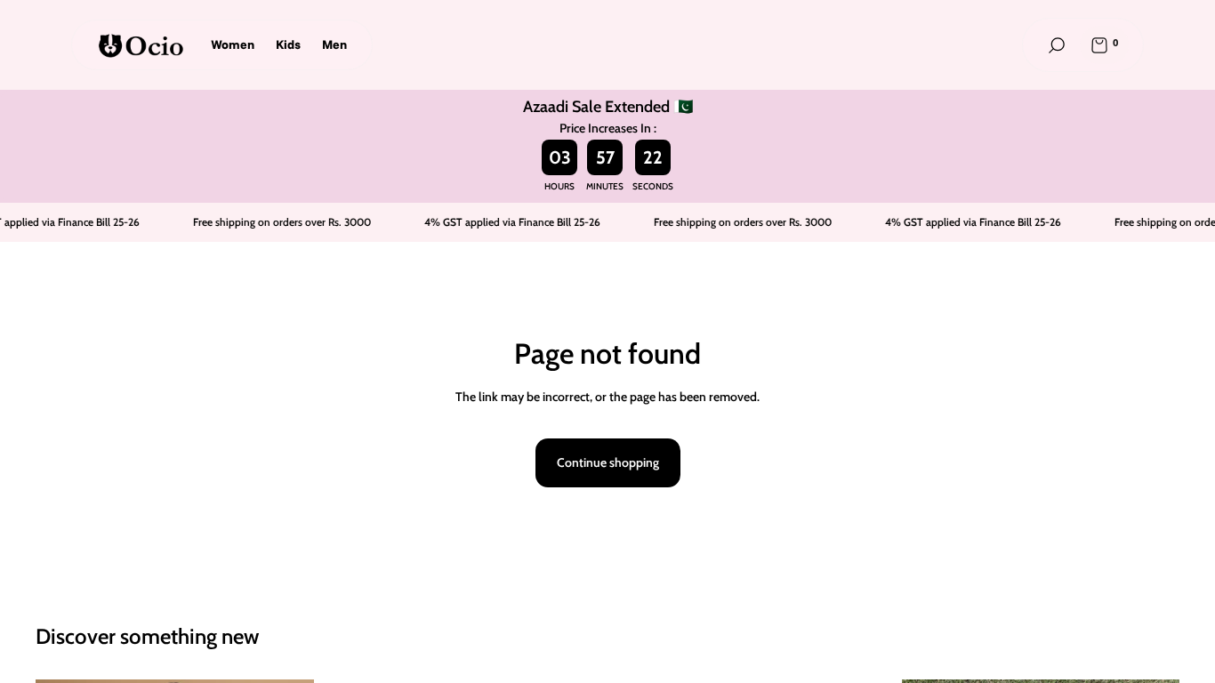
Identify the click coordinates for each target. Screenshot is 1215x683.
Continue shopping (608, 462)
